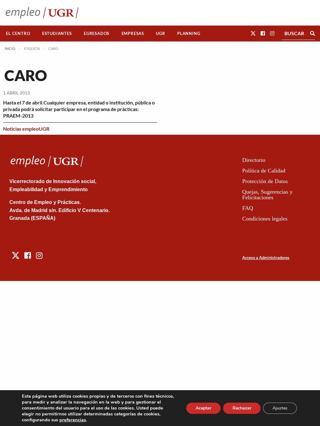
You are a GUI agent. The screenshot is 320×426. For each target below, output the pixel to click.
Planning (188, 33)
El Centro (18, 33)
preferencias (72, 420)
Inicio (10, 48)
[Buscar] (312, 33)
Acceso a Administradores (265, 257)
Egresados (96, 33)
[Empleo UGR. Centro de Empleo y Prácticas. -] (42, 12)
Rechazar (241, 408)
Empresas (133, 33)
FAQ (247, 208)
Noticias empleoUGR (26, 129)
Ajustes (280, 408)
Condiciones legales (265, 218)
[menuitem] (18, 33)
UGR (160, 33)
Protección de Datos (265, 181)
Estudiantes (57, 33)
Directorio (253, 160)
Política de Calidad (263, 170)
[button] (253, 33)
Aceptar (203, 408)
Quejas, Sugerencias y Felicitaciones (267, 195)
